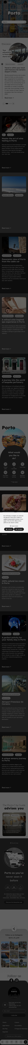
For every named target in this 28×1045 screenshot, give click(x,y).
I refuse (10, 529)
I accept (20, 529)
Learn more (15, 526)
